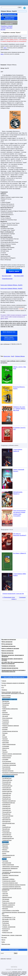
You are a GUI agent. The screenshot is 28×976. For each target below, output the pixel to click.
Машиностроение (7, 897)
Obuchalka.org (7, 971)
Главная (4, 680)
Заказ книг (5, 893)
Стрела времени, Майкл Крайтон (19, 574)
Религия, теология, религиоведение (11, 753)
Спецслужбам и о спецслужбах (10, 910)
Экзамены (4, 689)
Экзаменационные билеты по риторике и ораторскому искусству (13, 671)
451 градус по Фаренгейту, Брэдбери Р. (19, 534)
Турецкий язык (6, 806)
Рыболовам (5, 923)
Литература (5, 705)
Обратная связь (6, 944)
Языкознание (6, 830)
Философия (5, 742)
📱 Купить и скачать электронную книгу (9, 18)
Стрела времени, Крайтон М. (17, 450)
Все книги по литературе (9, 639)
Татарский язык (6, 795)
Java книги (5, 895)
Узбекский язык (6, 797)
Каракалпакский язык (8, 838)
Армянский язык (6, 793)
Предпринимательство (8, 855)
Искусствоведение (7, 718)
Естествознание (6, 761)
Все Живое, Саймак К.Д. (19, 553)
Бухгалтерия (5, 851)
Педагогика (5, 723)
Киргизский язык (6, 834)
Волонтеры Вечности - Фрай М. (19, 387)
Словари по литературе (8, 665)
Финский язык (6, 829)
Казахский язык (6, 808)
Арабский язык (6, 804)
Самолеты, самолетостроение (10, 875)
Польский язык (6, 814)
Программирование (7, 906)
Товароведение (6, 857)
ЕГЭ (3, 687)
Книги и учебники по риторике (10, 648)
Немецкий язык (6, 783)
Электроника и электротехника (10, 866)
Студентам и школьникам (9, 765)
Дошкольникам (6, 697)
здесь (5, 47)
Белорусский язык (7, 791)
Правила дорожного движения (10, 725)
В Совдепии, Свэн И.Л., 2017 (19, 428)
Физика (4, 706)
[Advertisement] (9, 60)
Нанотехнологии (6, 870)
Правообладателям (7, 278)
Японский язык (6, 821)
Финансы (4, 849)
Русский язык (6, 703)
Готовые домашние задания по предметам (13, 683)
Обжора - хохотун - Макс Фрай (19, 367)
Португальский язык (7, 815)
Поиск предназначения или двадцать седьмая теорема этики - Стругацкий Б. (19, 513)
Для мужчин (5, 921)
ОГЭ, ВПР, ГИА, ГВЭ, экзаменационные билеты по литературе (13, 663)
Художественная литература (10, 668)
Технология (5, 720)
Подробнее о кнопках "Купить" (12, 32)
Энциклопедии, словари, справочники (12, 935)
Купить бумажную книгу (9, 331)
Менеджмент (5, 844)
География (5, 759)
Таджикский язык (6, 840)
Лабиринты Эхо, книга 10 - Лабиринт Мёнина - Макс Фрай (19, 408)
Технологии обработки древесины (11, 886)
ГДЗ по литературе (7, 641)
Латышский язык (6, 812)
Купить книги (14, 271)
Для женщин (5, 899)
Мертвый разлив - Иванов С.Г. (18, 492)
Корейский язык (6, 799)
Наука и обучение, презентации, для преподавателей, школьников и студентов (13, 692)
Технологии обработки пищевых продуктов (13, 884)
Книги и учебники (6, 695)
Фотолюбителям (6, 862)
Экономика (5, 847)
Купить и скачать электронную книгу (9, 338)
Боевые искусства (7, 932)
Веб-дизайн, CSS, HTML (8, 919)
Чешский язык (6, 817)
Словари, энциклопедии (8, 926)
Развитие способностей (8, 903)
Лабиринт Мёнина (20, 356)
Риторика (4, 733)
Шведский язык (6, 819)
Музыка (4, 750)
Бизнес (4, 853)
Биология (5, 712)
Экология (4, 752)
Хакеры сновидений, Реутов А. (18, 470)
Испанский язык (6, 782)
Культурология (6, 767)
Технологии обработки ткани (10, 883)
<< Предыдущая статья (8, 597)
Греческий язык (6, 810)
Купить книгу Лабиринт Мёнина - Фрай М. (11, 285)
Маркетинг (5, 846)
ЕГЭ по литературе (7, 644)
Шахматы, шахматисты (8, 904)
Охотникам (5, 877)
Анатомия (5, 727)
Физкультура (5, 748)
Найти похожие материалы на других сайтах (9, 22)
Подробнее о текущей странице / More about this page (6, 27)
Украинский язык (6, 789)
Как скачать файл (6, 275)
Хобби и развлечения (8, 864)
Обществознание (7, 755)
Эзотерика (5, 861)
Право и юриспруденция (9, 744)
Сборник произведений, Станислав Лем (13, 593)
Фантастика (5, 915)
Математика (5, 701)
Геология (4, 891)
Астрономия (5, 746)
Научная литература (7, 653)
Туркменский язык (7, 836)
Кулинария (5, 930)
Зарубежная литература (8, 646)
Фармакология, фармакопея (10, 868)
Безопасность (6, 928)
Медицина (5, 908)
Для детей (5, 716)
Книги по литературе (8, 650)
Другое (3, 939)
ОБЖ (3, 735)
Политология (5, 714)
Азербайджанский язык (8, 802)
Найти (3, 942)
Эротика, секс (6, 925)
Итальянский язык (7, 785)
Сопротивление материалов (10, 774)
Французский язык (7, 780)
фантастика (7, 356)
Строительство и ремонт (9, 881)
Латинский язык (6, 787)
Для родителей (6, 768)
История (4, 737)
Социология (5, 721)
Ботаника (4, 729)
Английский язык (6, 778)
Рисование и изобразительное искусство (13, 772)
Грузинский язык (6, 832)
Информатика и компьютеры (10, 708)
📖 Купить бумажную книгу (9, 14)
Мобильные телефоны (8, 879)
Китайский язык (6, 827)
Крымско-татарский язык (9, 800)
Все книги (4, 937)
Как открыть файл (19, 275)
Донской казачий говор (8, 823)
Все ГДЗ (4, 685)
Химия (4, 710)
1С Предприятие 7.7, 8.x (8, 917)
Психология (5, 740)
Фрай (12, 356)
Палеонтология (6, 757)
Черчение (5, 738)
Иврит (4, 825)
